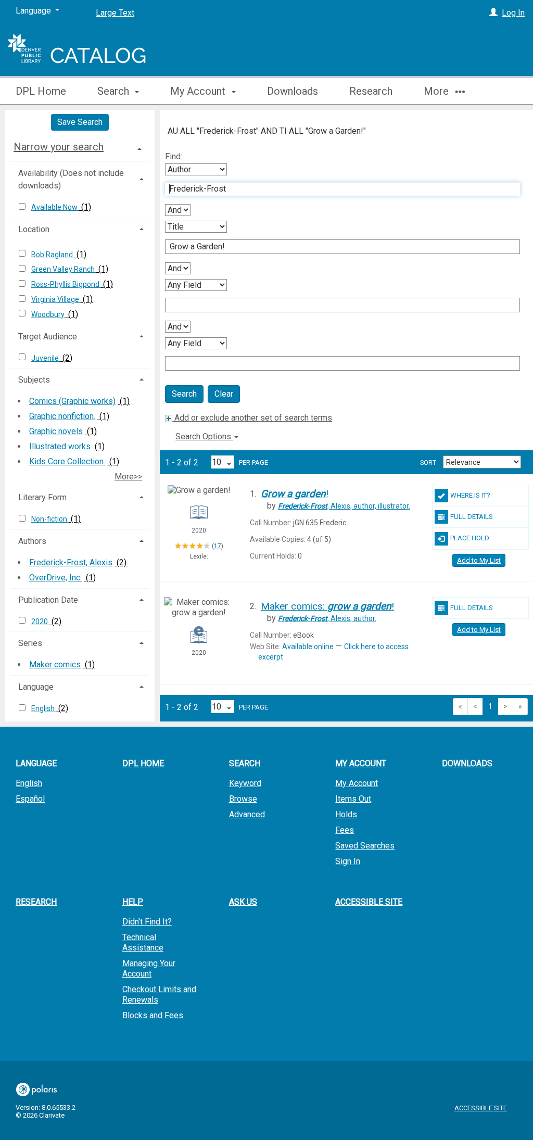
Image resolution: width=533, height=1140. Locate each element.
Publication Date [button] (48, 600)
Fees (344, 830)
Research (370, 91)
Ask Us (243, 902)
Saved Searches (365, 846)
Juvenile (45, 358)
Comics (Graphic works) (72, 401)
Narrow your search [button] (59, 147)
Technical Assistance (142, 942)
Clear (223, 394)
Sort (428, 462)
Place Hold (469, 538)
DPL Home (41, 91)
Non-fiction (50, 519)
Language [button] (36, 687)
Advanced (247, 814)
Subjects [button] (34, 380)
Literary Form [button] (42, 497)
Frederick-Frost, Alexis (70, 562)
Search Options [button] (204, 436)
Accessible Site (368, 902)
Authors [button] (32, 541)
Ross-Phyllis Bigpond (66, 284)
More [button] (437, 91)
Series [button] (30, 643)
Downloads (292, 91)
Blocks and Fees (152, 1015)
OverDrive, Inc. (55, 577)
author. (327, 618)
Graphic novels (56, 431)
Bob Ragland (52, 254)
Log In (513, 13)
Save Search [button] (80, 122)
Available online (308, 646)
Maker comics (55, 664)
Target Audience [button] (47, 336)
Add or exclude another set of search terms (252, 418)
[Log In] (493, 13)
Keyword (245, 783)
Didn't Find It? (147, 922)
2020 (40, 621)
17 (217, 546)
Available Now (55, 207)
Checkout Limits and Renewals (159, 994)
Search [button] (114, 91)
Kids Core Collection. (67, 461)
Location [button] (33, 229)
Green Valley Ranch (63, 269)
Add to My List (479, 560)
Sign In (347, 861)
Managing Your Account (148, 968)
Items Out (353, 799)
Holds (346, 814)
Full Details (471, 517)
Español (30, 799)
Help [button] (132, 902)
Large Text (115, 13)
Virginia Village (56, 299)
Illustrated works (60, 446)
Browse (243, 799)
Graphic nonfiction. (62, 416)
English (43, 708)
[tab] (80, 147)
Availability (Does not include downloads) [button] (71, 179)
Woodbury (48, 314)
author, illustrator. (344, 506)
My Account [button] (199, 91)
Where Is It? (470, 495)
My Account (356, 783)
